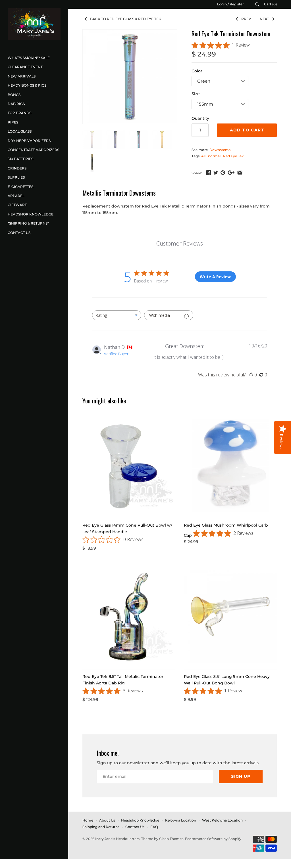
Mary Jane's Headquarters (117, 839)
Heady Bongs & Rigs (27, 85)
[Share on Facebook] (208, 172)
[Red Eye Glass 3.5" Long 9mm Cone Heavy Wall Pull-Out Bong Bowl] (230, 616)
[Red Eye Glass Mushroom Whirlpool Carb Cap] (230, 465)
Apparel (16, 196)
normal (214, 156)
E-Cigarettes (20, 187)
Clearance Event (25, 67)
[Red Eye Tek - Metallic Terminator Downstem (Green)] (130, 77)
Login (222, 4)
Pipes (13, 122)
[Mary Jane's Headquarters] (34, 24)
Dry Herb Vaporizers (29, 141)
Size (196, 93)
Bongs (14, 95)
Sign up (240, 776)
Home (87, 820)
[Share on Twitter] (215, 172)
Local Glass (20, 131)
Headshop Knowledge (30, 214)
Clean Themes (171, 839)
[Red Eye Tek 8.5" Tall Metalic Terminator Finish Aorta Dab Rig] (128, 616)
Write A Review (215, 276)
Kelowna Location (180, 820)
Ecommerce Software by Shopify (213, 839)
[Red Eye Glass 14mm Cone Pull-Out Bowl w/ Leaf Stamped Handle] (128, 465)
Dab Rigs (16, 104)
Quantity (200, 118)
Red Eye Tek (233, 156)
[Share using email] (240, 172)
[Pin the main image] (223, 172)
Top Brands (19, 113)
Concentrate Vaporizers (33, 150)
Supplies (16, 177)
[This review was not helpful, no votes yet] (261, 375)
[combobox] (116, 315)
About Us (107, 820)
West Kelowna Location (222, 820)
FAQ (154, 827)
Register (237, 4)
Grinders (17, 168)
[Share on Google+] (231, 172)
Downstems (219, 150)
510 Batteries (20, 159)
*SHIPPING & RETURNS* (28, 223)
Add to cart (247, 130)
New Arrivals (22, 76)
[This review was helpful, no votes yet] (251, 375)
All (203, 156)
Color (197, 71)
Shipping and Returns (100, 827)
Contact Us (19, 233)
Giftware (17, 205)
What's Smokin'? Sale (29, 58)
